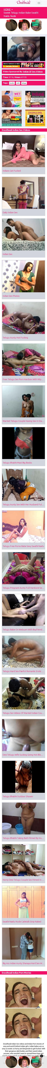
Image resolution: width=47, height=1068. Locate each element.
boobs (12, 83)
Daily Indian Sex (10, 212)
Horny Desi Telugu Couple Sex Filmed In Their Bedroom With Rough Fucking (24, 880)
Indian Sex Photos (11, 296)
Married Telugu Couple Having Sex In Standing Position (24, 421)
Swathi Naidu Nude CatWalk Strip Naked (22, 921)
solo (18, 83)
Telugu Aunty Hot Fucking (15, 337)
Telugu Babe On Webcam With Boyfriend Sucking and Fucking (24, 629)
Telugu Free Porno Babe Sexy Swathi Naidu (23, 546)
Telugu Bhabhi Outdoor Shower (18, 796)
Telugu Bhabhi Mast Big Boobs (17, 462)
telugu (24, 83)
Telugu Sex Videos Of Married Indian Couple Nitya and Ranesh (24, 713)
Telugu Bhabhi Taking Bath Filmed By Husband (24, 838)
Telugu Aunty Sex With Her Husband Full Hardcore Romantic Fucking (24, 504)
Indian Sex (7, 254)
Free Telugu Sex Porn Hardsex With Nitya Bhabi (24, 379)
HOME (7, 9)
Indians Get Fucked (12, 171)
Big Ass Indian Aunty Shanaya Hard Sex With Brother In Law (24, 963)
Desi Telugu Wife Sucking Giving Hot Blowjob (24, 754)
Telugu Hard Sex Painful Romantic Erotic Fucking (24, 671)
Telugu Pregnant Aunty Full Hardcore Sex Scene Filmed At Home (24, 588)
